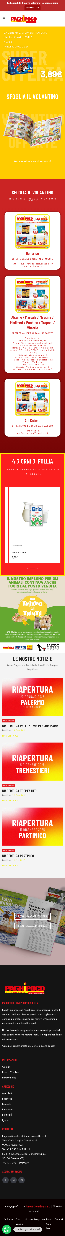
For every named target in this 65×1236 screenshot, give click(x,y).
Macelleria (7, 1093)
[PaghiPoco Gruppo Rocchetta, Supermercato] (24, 18)
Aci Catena (32, 420)
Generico (32, 253)
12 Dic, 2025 (18, 860)
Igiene (5, 1120)
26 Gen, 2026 (19, 795)
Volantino (9, 1219)
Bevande (6, 1104)
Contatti (6, 1067)
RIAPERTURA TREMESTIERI (19, 790)
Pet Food (7, 1115)
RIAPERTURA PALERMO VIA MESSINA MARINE (31, 726)
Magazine (39, 1219)
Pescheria (7, 1099)
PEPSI (37, 552)
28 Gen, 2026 (19, 730)
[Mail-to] (21, 1180)
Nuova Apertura (8, 720)
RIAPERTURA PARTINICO (18, 855)
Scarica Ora (32, 7)
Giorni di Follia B (40, 545)
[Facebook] (5, 1180)
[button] (6, 1229)
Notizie (29, 1219)
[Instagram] (13, 1180)
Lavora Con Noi (10, 1072)
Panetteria (7, 1109)
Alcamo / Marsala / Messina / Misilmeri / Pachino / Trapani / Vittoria (32, 322)
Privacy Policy (9, 1078)
